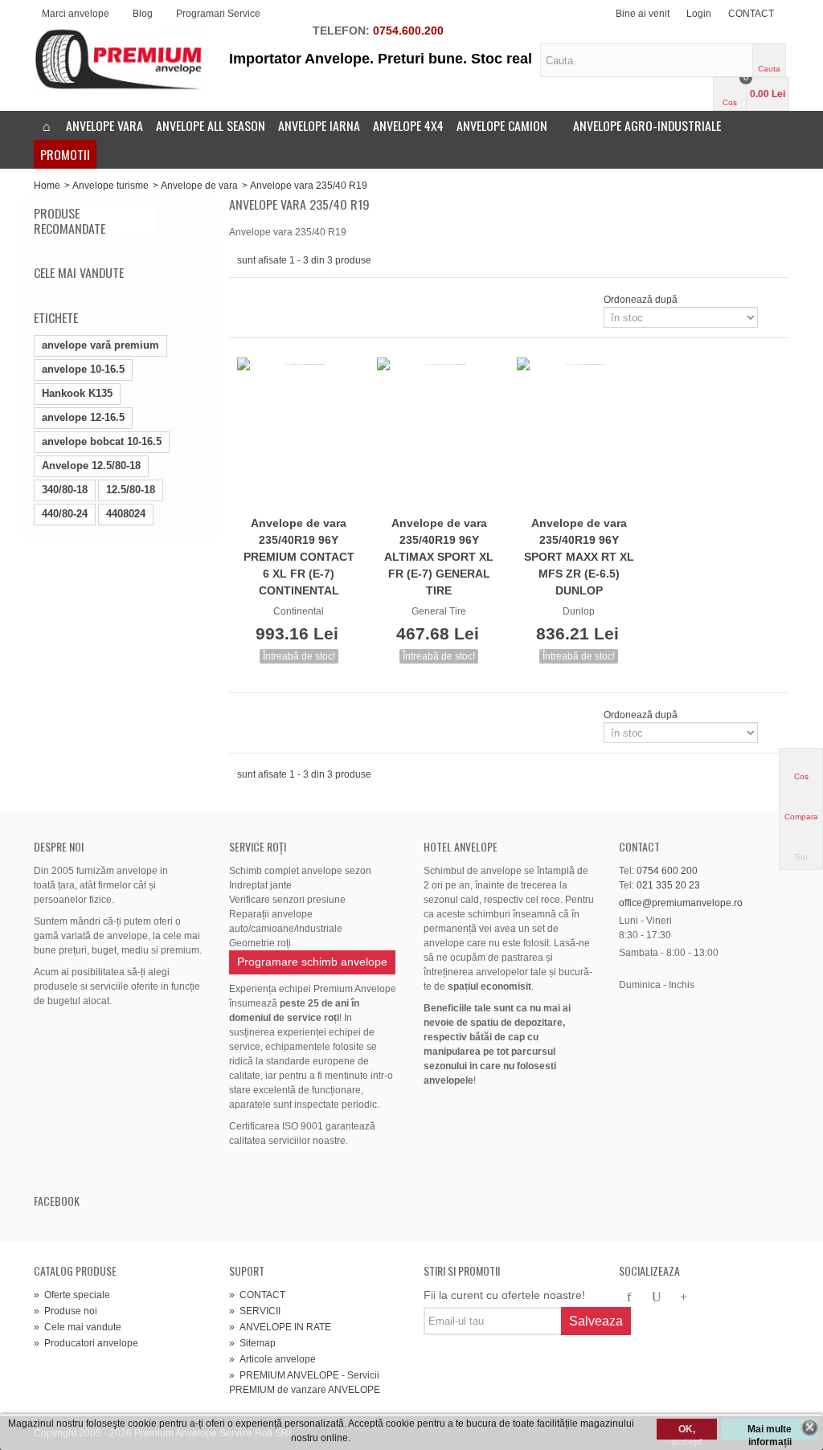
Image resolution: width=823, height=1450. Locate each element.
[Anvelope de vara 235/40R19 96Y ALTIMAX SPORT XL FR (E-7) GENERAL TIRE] (439, 433)
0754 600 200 (667, 870)
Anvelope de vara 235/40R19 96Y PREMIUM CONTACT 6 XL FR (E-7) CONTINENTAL (299, 557)
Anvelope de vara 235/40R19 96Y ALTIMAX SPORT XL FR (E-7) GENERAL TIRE (438, 557)
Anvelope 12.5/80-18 (91, 466)
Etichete (56, 317)
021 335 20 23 (668, 885)
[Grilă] (246, 299)
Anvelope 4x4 (408, 125)
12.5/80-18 (130, 490)
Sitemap (252, 1343)
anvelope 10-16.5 (83, 369)
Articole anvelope (272, 1359)
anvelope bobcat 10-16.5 (102, 441)
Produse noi (65, 1311)
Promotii (65, 154)
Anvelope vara (104, 125)
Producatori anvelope (86, 1343)
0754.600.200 (408, 30)
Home (47, 185)
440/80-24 (65, 514)
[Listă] (266, 299)
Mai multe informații (769, 1431)
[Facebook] (629, 1298)
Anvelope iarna (319, 125)
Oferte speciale (72, 1295)
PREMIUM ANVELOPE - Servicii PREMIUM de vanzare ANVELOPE (304, 1382)
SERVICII (254, 1311)
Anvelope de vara (199, 185)
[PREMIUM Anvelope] (119, 58)
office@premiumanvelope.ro (681, 903)
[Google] (684, 1298)
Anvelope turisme (110, 185)
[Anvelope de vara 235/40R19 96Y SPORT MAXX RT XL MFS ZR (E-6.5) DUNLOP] (579, 433)
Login (698, 13)
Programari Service (218, 13)
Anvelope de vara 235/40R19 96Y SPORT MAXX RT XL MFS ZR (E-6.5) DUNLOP (579, 557)
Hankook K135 (77, 393)
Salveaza (596, 1321)
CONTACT (751, 13)
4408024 (125, 514)
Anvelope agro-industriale (647, 125)
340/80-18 (65, 490)
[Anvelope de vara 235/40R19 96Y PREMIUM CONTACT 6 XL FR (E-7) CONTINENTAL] (299, 433)
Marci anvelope (75, 13)
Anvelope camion (502, 125)
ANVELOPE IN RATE (280, 1327)
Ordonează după (641, 299)
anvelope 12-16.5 (83, 417)
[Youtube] (656, 1298)
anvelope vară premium (100, 345)
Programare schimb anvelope (312, 961)
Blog (143, 13)
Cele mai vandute (79, 272)
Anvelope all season (210, 125)
